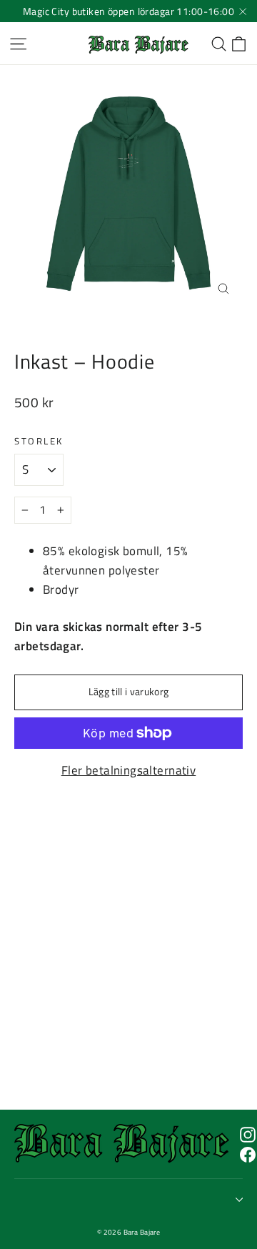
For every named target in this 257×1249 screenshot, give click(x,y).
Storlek (39, 441)
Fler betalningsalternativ (128, 770)
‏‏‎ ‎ (16, 1199)
